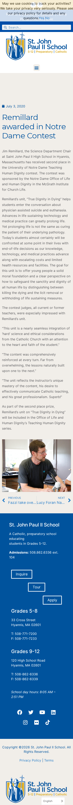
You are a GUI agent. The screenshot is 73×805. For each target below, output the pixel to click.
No (47, 18)
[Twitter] (31, 712)
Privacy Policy (30, 760)
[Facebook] (20, 712)
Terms (49, 760)
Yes (41, 18)
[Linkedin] (53, 712)
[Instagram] (25, 722)
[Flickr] (36, 722)
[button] (36, 67)
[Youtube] (42, 712)
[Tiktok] (48, 722)
